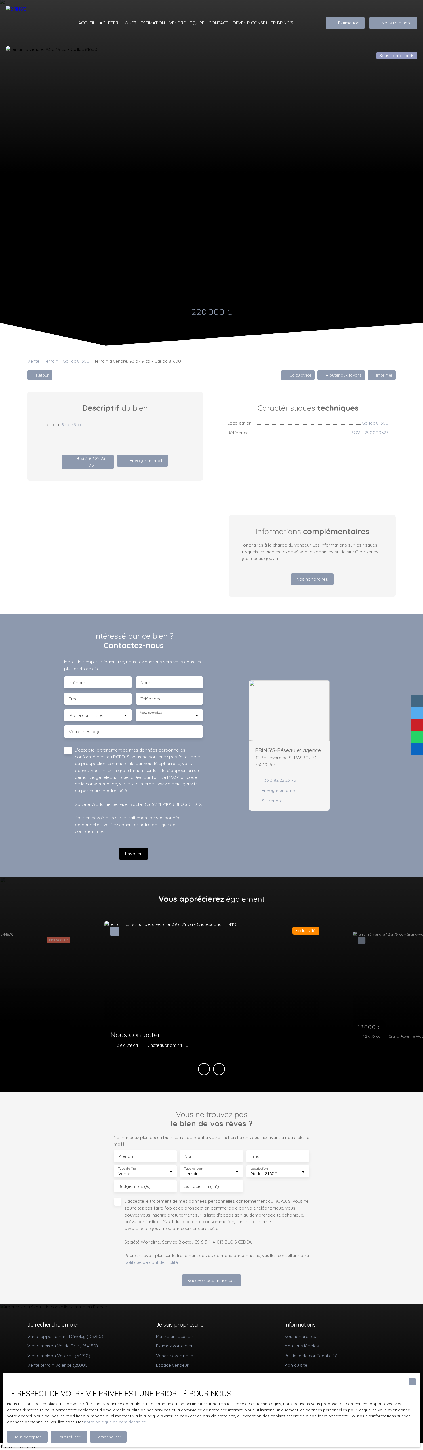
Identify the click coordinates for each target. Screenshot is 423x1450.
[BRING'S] (34, 23)
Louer (129, 23)
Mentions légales (301, 1346)
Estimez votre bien (175, 1346)
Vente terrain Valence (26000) (58, 1365)
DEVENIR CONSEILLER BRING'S (263, 23)
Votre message (85, 731)
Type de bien (193, 1169)
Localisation (259, 1169)
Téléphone (151, 699)
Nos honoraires (300, 1336)
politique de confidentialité (151, 1262)
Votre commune (86, 715)
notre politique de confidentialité (115, 1421)
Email (74, 699)
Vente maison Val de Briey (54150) (62, 1346)
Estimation (153, 23)
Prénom (77, 682)
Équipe (197, 23)
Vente (33, 361)
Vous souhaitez (151, 713)
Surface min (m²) (201, 1186)
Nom (145, 682)
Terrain (51, 361)
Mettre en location (174, 1336)
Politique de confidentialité (311, 1355)
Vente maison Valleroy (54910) (58, 1355)
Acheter (109, 23)
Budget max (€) (134, 1186)
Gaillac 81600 (76, 361)
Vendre (177, 23)
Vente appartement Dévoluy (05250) (65, 1336)
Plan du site (295, 1365)
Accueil (86, 23)
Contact (218, 23)
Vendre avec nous (174, 1355)
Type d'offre (127, 1169)
